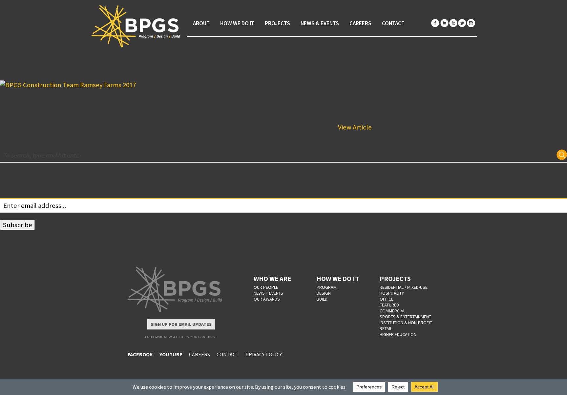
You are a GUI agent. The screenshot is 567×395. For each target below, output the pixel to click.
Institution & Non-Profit (406, 323)
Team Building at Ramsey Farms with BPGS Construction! (148, 99)
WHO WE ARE (272, 278)
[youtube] (453, 23)
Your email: (16, 193)
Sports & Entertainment (405, 317)
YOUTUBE (170, 354)
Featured (389, 305)
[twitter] (462, 23)
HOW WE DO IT (338, 278)
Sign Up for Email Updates (181, 324)
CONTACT (228, 354)
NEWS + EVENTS (268, 293)
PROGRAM (327, 287)
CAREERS (199, 354)
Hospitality (392, 293)
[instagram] (471, 23)
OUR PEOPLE (266, 287)
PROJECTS (395, 278)
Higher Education (398, 334)
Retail (386, 328)
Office (386, 299)
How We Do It (237, 23)
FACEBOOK (140, 354)
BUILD (322, 299)
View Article (355, 127)
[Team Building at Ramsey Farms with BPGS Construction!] (283, 85)
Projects (277, 23)
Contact (393, 23)
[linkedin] (444, 23)
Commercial (392, 311)
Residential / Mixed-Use (404, 287)
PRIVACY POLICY (263, 354)
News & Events (320, 23)
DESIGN (324, 293)
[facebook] (435, 23)
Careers (360, 23)
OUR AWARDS (267, 299)
